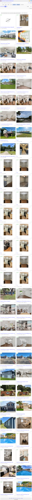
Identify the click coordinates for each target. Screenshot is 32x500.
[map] (7, 6)
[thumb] (2, 6)
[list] (1, 6)
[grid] (4, 6)
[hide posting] (14, 28)
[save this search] (31, 3)
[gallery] (5, 6)
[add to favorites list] (17, 28)
